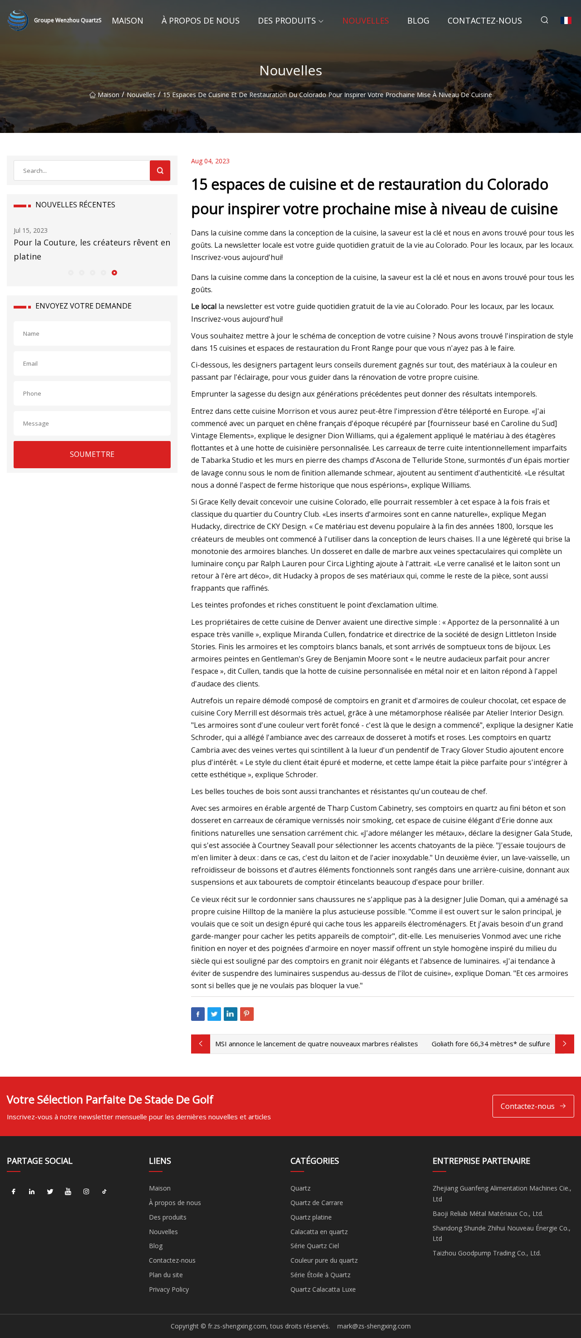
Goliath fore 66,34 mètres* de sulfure (491, 1043)
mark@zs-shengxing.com (374, 1326)
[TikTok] (104, 1191)
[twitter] (50, 1191)
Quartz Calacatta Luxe (323, 1289)
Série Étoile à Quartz (320, 1274)
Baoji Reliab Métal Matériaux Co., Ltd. (488, 1213)
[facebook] (13, 1191)
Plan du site (166, 1274)
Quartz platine (311, 1217)
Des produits (287, 20)
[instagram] (86, 1191)
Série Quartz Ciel (314, 1245)
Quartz (300, 1188)
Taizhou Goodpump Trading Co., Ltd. (487, 1253)
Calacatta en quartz (319, 1231)
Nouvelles (365, 20)
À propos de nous (201, 20)
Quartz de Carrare (316, 1202)
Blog (418, 20)
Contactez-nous (485, 20)
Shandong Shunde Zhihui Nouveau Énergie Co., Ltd (502, 1233)
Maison (127, 20)
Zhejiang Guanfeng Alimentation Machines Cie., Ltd (502, 1193)
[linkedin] (32, 1191)
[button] (70, 272)
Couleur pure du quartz (324, 1260)
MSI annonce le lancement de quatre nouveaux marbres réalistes (316, 1043)
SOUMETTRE (92, 454)
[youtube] (68, 1191)
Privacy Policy (169, 1289)
